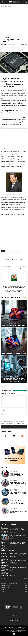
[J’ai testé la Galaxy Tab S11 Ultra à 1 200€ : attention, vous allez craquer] (5, 510)
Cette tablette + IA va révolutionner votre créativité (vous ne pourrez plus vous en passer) (14, 379)
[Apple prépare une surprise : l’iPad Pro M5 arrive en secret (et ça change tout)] (14, 341)
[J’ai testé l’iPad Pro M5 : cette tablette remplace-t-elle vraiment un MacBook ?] (14, 313)
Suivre (14, 435)
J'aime (5, 435)
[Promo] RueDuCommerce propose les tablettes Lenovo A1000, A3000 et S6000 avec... (18, 555)
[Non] (26, 631)
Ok (14, 633)
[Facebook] (12, 625)
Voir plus (13, 516)
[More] (21, 49)
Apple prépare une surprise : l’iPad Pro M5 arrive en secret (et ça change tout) (14, 352)
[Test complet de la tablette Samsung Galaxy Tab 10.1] (5, 564)
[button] (2, 2)
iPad (17, 250)
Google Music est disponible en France (22, 268)
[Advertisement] (14, 22)
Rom (6, 44)
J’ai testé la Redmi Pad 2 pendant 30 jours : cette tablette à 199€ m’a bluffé (17, 502)
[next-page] (5, 385)
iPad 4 (20, 250)
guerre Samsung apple (10, 250)
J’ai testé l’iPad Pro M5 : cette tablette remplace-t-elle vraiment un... (17, 530)
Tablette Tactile (8, 6)
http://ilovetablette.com (14, 284)
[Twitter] (16, 625)
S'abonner (22, 435)
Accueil (2, 6)
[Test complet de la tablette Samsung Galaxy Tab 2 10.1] (5, 571)
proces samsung (10, 252)
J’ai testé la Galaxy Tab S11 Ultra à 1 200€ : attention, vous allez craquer (18, 511)
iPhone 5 (3, 252)
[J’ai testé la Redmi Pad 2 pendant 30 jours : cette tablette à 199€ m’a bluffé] (5, 501)
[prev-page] (2, 385)
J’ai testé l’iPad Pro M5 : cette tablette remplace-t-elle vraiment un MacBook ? (14, 324)
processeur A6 (18, 252)
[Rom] (2, 44)
